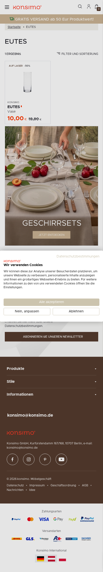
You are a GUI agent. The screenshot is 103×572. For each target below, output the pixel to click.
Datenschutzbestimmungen (78, 256)
